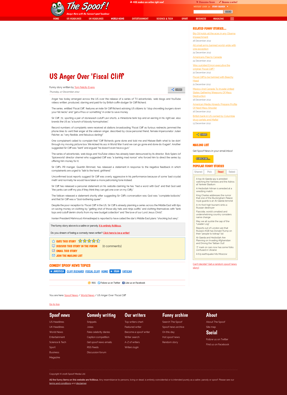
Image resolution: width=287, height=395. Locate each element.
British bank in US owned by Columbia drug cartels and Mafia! (214, 118)
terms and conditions (60, 383)
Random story (170, 342)
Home (56, 18)
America (59, 271)
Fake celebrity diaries (98, 332)
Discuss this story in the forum (76, 246)
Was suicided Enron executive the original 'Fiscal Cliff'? (211, 67)
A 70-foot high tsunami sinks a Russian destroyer (211, 206)
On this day (168, 332)
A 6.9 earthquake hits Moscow (211, 254)
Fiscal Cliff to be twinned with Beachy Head (213, 79)
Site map (211, 327)
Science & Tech (57, 342)
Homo (104, 271)
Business (54, 352)
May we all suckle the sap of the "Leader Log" (212, 223)
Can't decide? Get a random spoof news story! (215, 266)
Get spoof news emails (99, 342)
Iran (116, 271)
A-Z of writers (132, 342)
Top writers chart (134, 321)
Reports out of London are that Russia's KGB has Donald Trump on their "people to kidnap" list (214, 231)
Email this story (66, 251)
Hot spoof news (171, 337)
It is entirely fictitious (110, 225)
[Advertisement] (117, 50)
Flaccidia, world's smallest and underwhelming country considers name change (214, 214)
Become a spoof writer (137, 332)
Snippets (92, 321)
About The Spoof (215, 321)
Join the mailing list (69, 255)
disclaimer (81, 383)
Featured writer (133, 327)
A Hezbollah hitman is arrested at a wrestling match (214, 190)
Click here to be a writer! (116, 232)
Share (178, 89)
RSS (93, 283)
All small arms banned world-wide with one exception (214, 47)
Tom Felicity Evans (84, 87)
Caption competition (98, 337)
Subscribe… (203, 158)
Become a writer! (229, 2)
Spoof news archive (173, 327)
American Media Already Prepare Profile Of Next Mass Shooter (215, 106)
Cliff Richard (75, 271)
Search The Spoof (172, 321)
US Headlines (56, 321)
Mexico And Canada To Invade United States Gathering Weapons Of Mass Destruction (213, 93)
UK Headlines (56, 327)
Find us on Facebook (217, 344)
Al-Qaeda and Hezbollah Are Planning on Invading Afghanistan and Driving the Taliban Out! (213, 240)
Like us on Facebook (135, 283)
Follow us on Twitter (110, 283)
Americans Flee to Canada (207, 57)
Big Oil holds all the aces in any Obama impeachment (214, 35)
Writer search (132, 337)
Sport (52, 347)
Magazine (54, 357)
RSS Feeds (93, 347)
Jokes (90, 327)
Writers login (132, 347)
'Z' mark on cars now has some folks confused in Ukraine (214, 248)
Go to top (54, 304)
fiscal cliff (92, 271)
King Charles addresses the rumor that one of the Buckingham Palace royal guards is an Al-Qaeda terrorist (214, 198)
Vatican (127, 271)
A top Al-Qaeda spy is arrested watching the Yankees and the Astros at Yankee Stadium (215, 182)
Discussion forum (207, 2)
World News (56, 332)
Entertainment (57, 337)
